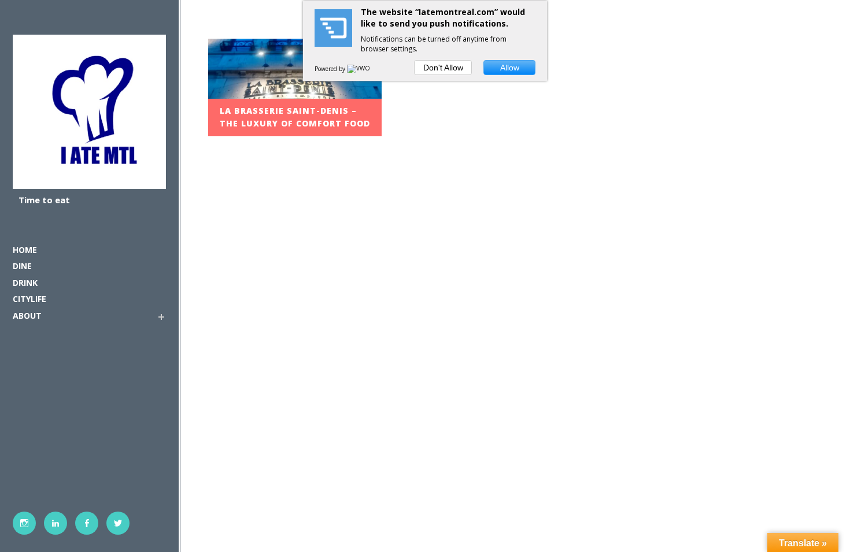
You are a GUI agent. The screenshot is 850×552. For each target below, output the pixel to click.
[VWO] (359, 69)
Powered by (331, 69)
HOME (25, 249)
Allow (509, 67)
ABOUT (27, 315)
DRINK (25, 282)
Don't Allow (443, 67)
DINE (22, 265)
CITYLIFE (29, 298)
